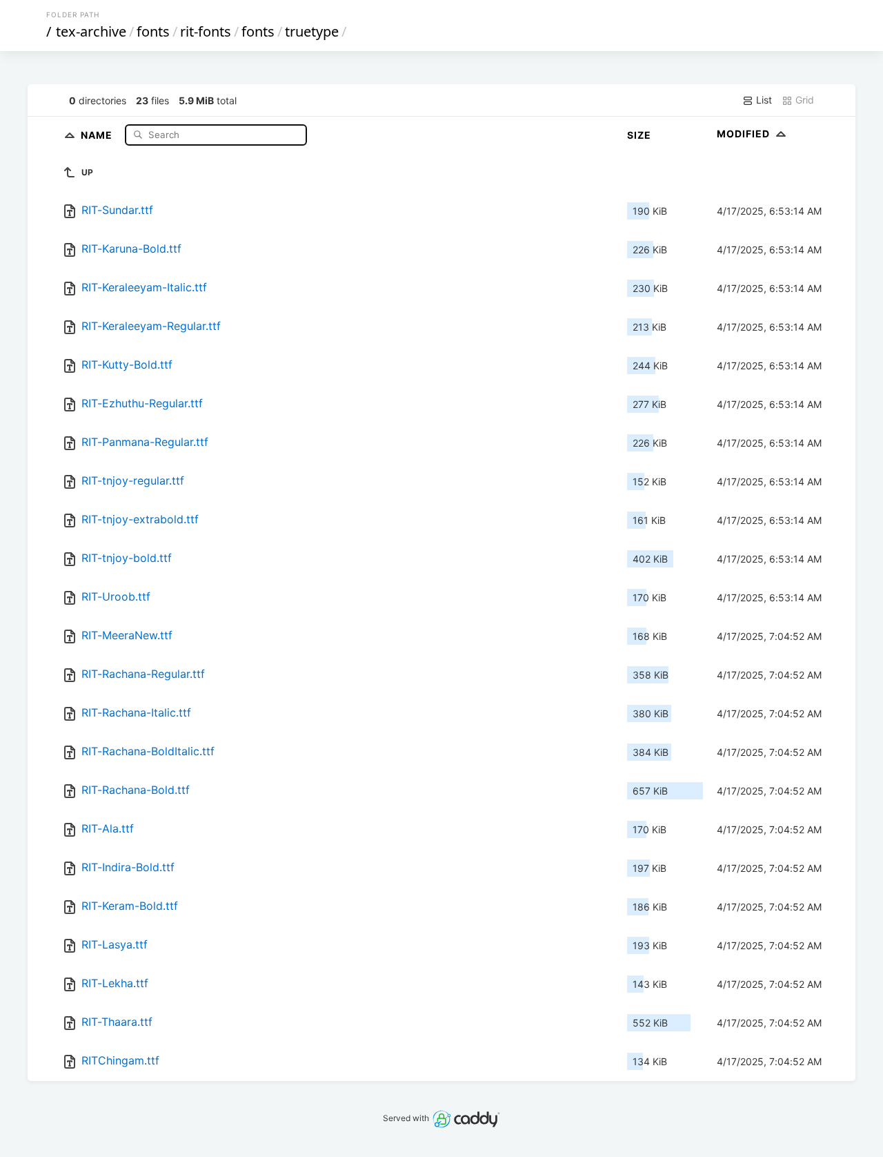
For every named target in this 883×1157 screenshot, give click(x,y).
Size (639, 135)
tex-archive (91, 31)
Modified (745, 133)
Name (98, 134)
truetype (312, 31)
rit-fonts (205, 31)
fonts (153, 31)
